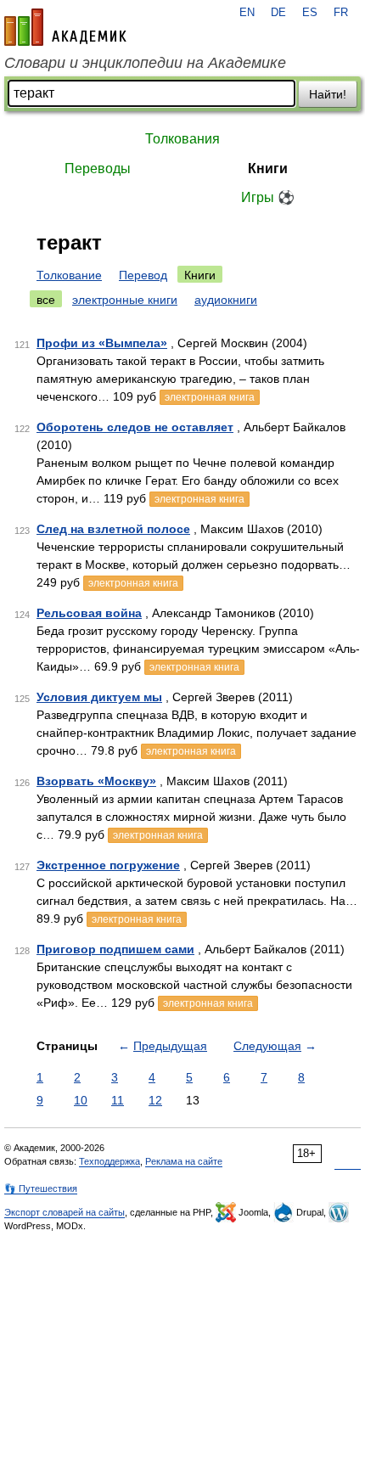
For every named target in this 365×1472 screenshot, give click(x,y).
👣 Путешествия (40, 1188)
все (45, 299)
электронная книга (210, 397)
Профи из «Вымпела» (101, 343)
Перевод (143, 275)
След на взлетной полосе (113, 529)
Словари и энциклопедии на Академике (145, 62)
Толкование (69, 275)
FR (341, 13)
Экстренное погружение (108, 865)
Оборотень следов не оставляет (134, 427)
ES (309, 13)
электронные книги (124, 299)
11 (117, 1100)
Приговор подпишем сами (115, 949)
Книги (268, 168)
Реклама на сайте (183, 1161)
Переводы (98, 168)
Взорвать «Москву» (96, 781)
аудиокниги (225, 299)
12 (155, 1100)
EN (247, 13)
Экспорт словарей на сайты (64, 1212)
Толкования (182, 139)
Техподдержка (109, 1161)
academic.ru (65, 27)
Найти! (327, 94)
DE (278, 13)
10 (80, 1100)
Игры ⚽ (268, 197)
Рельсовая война (89, 613)
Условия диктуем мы (99, 697)
